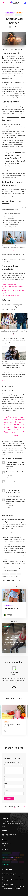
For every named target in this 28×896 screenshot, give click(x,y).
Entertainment (9, 12)
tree (16, 576)
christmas (13, 574)
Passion (14, 859)
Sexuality (14, 862)
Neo (7, 481)
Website (6, 790)
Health (7, 626)
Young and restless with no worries (11, 295)
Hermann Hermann (11, 499)
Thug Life (5, 864)
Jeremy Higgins (15, 26)
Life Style (19, 12)
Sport (21, 862)
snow (11, 576)
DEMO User (9, 462)
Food (6, 721)
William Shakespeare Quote (9, 284)
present (5, 576)
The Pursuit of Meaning (17, 877)
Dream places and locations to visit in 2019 (13, 290)
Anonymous (9, 471)
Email (5, 783)
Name (5, 776)
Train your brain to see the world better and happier (15, 501)
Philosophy (18, 14)
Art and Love (6, 852)
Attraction (9, 605)
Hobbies (11, 857)
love (19, 574)
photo (14, 250)
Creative (5, 855)
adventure (5, 574)
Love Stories (9, 14)
